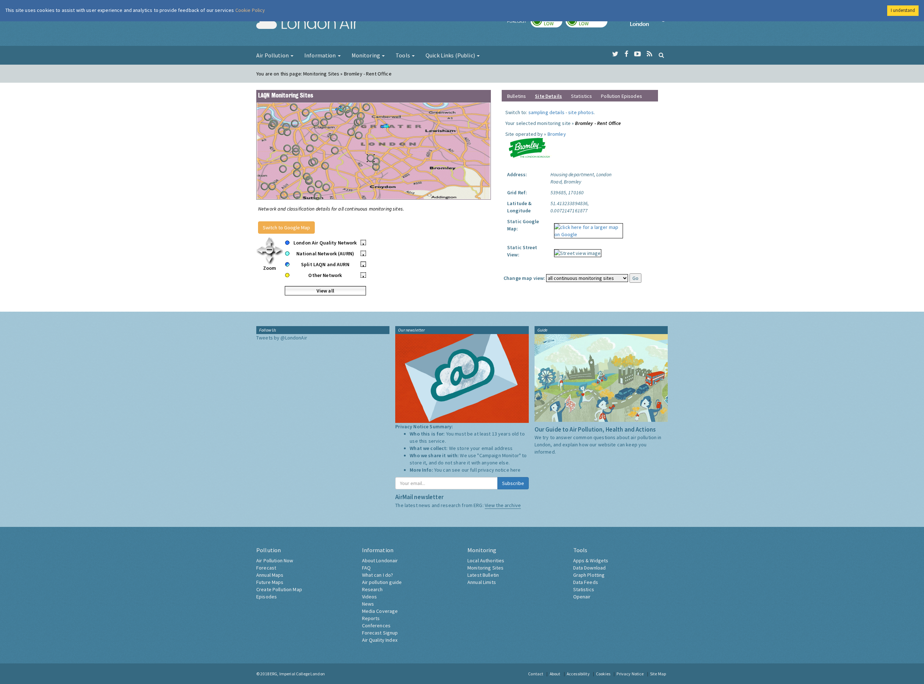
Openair (582, 596)
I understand (903, 10)
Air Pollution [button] (273, 55)
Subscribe (513, 483)
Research (372, 589)
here (515, 470)
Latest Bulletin (483, 575)
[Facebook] (626, 54)
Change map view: (524, 278)
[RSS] (649, 54)
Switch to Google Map (286, 227)
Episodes (266, 596)
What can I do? (377, 575)
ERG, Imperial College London (297, 673)
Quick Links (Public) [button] (451, 55)
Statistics (581, 96)
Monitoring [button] (367, 55)
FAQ (366, 567)
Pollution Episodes (621, 96)
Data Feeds (585, 582)
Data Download (589, 567)
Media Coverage (380, 611)
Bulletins (516, 96)
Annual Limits (481, 582)
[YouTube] (637, 54)
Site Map (658, 673)
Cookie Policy (250, 10)
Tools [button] (403, 55)
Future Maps (270, 582)
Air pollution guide (382, 582)
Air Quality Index (379, 640)
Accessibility (578, 673)
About (555, 673)
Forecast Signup (380, 632)
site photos (581, 112)
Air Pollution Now (274, 560)
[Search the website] (661, 55)
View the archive (503, 505)
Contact (535, 673)
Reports (371, 618)
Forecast (266, 567)
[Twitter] (615, 54)
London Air (307, 23)
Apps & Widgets (591, 560)
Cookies (603, 673)
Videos (369, 596)
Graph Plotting (589, 575)
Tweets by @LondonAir (281, 337)
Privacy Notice (630, 673)
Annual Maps (270, 575)
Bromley (557, 134)
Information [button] (320, 55)
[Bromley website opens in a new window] (529, 147)
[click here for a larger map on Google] (586, 228)
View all (325, 290)
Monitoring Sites (485, 567)
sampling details (546, 112)
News (368, 604)
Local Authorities (485, 560)
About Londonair (380, 560)
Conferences (376, 625)
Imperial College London (649, 23)
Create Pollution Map (279, 589)
